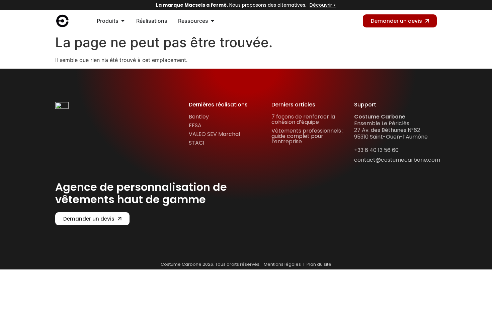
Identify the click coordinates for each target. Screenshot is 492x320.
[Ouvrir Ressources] (212, 21)
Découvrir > (323, 5)
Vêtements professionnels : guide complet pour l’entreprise (307, 136)
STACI (196, 143)
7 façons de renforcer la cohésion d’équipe (303, 119)
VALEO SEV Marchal (214, 134)
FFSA (195, 125)
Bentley (199, 117)
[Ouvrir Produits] (123, 21)
